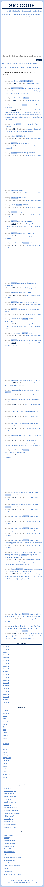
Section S (6, 697)
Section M (6, 680)
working (5, 721)
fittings (5, 730)
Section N (6, 683)
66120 (14, 343)
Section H (6, 666)
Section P (6, 688)
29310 (14, 129)
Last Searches (22, 832)
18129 (14, 224)
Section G (6, 663)
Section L (6, 677)
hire (4, 718)
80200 (14, 236)
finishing (6, 735)
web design (7, 805)
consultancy (7, 788)
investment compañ (10, 791)
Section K (6, 674)
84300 (14, 245)
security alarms (8, 835)
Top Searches (22, 785)
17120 (14, 146)
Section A (6, 646)
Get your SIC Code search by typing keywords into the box (22, 56)
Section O (6, 686)
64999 (14, 559)
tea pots (6, 868)
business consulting (10, 827)
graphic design (8, 819)
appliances (6, 774)
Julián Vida (29, 880)
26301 (14, 91)
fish (4, 727)
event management (10, 799)
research (6, 744)
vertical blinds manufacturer (12, 874)
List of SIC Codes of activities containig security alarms (24, 11)
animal (5, 749)
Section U (6, 702)
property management (11, 810)
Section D (6, 655)
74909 (14, 440)
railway (5, 755)
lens (5, 854)
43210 (14, 83)
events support (8, 871)
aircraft (5, 732)
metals (5, 763)
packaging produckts (10, 863)
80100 (14, 138)
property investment (10, 824)
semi (4, 741)
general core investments (12, 866)
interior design (8, 821)
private (5, 777)
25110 (14, 383)
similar (5, 771)
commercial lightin (9, 860)
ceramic (5, 752)
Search (15, 63)
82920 (14, 288)
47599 (14, 574)
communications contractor (12, 857)
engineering (7, 758)
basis (5, 766)
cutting (5, 716)
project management (10, 807)
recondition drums (9, 852)
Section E (6, 658)
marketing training (9, 840)
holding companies (10, 796)
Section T (6, 699)
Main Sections (21, 643)
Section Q (6, 691)
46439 (14, 110)
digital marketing (9, 794)
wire (4, 746)
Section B (6, 649)
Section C (6, 652)
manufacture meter (10, 843)
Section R (6, 694)
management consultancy (12, 813)
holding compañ (9, 816)
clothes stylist (8, 849)
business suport (9, 846)
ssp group (7, 838)
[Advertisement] (22, 35)
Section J (6, 672)
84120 (14, 633)
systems (5, 710)
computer (6, 760)
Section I (6, 669)
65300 (14, 395)
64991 (14, 214)
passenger (6, 713)
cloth (4, 769)
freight (5, 738)
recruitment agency (10, 802)
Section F (6, 660)
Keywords (21, 707)
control (5, 724)
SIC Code (22, 6)
